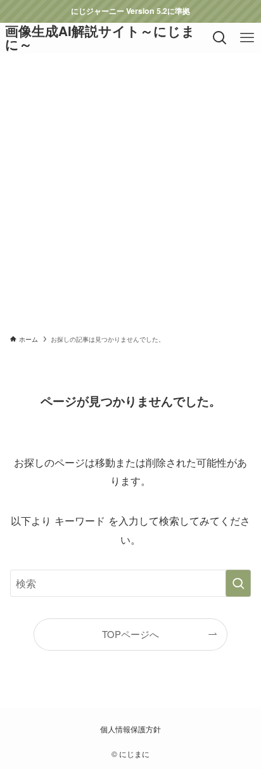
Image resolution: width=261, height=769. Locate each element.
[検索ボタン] (220, 38)
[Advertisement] (130, 189)
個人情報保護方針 (130, 729)
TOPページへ (130, 634)
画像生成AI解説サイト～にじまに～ (100, 38)
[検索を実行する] (238, 583)
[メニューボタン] (247, 38)
